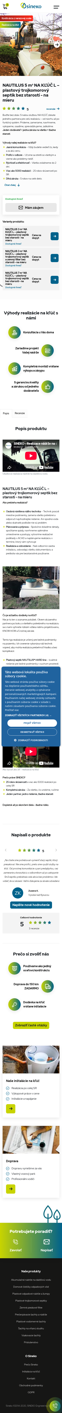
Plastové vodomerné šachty (31, 1321)
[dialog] (31, 706)
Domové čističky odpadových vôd (31, 1286)
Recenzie (20, 413)
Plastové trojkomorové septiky (31, 1300)
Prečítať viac (12, 710)
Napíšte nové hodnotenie (31, 905)
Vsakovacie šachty (31, 1335)
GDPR (31, 1392)
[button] (31, 715)
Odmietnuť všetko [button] (32, 732)
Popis (6, 413)
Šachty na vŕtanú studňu (31, 1328)
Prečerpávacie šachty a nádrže (31, 1314)
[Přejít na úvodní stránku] (31, 5)
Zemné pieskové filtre (31, 1307)
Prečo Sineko (31, 1364)
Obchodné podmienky (31, 1385)
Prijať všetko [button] (32, 722)
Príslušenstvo (31, 1342)
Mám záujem (34, 208)
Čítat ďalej (10, 185)
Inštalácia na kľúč (31, 1371)
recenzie (50, 109)
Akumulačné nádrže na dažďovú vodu (31, 1279)
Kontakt (31, 1378)
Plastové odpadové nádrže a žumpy (31, 1293)
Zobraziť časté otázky (31, 1025)
